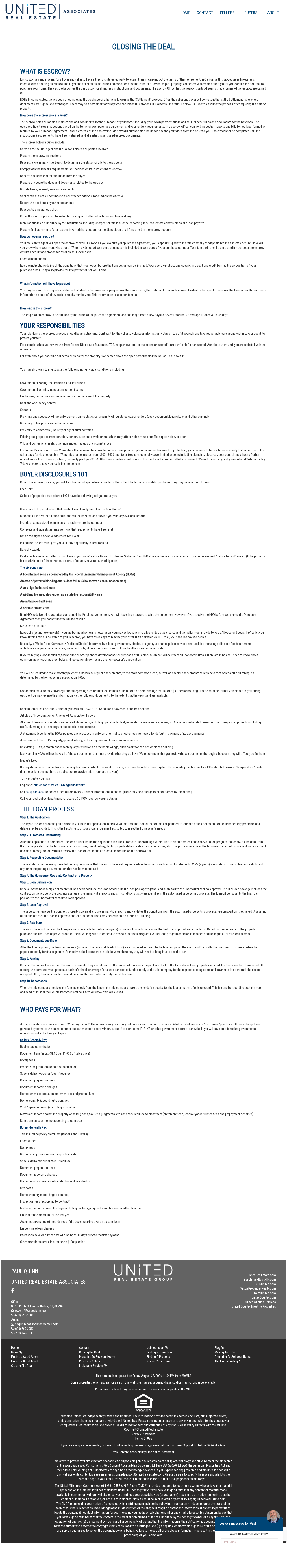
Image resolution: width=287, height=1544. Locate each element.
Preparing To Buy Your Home (97, 1356)
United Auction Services (260, 1302)
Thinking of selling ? (227, 1361)
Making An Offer (225, 1352)
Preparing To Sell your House (233, 1356)
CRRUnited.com (266, 1284)
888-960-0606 (216, 1445)
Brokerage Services (91, 1365)
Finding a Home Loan (160, 1352)
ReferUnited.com (265, 1293)
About (273, 12)
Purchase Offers (89, 1361)
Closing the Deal (89, 1352)
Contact (205, 12)
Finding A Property (158, 1356)
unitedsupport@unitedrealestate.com (139, 1474)
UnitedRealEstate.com (262, 1275)
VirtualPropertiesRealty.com (258, 1288)
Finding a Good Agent (24, 1356)
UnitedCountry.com (264, 1297)
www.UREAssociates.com (31, 1311)
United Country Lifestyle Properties (254, 1306)
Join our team (156, 1348)
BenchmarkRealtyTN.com (260, 1279)
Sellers (227, 12)
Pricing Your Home (158, 1361)
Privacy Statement (143, 1434)
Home (185, 12)
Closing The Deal (22, 1365)
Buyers (251, 12)
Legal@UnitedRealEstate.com (207, 1499)
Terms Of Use (143, 1438)
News (15, 1352)
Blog (218, 1348)
